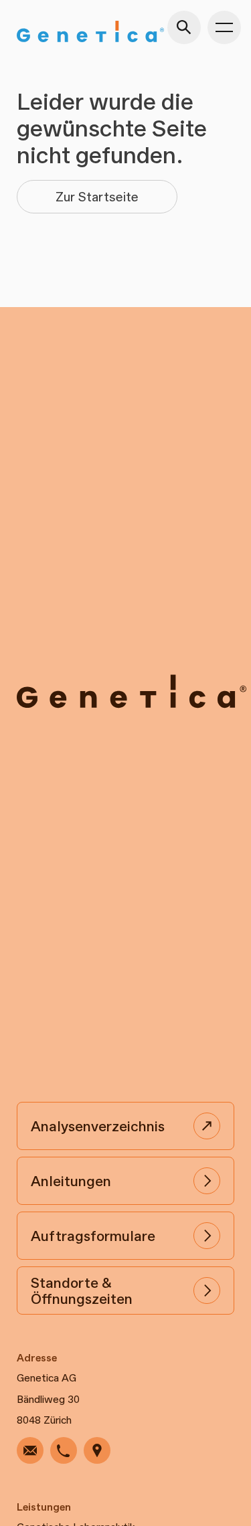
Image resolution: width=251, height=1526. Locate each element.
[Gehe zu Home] (90, 31)
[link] (30, 1450)
